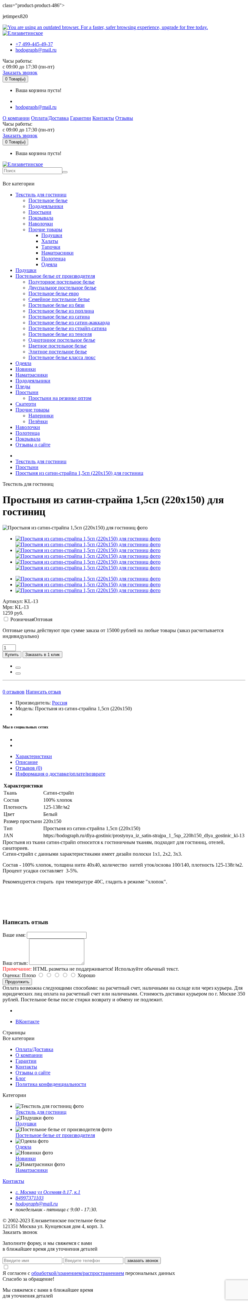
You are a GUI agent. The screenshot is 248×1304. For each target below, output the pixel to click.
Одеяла (49, 264)
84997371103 (30, 1198)
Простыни (39, 212)
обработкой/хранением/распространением (77, 1273)
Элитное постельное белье (57, 351)
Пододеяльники (45, 206)
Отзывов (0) (29, 768)
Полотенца (53, 258)
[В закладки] (18, 668)
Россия (59, 702)
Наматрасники (57, 253)
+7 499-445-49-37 (34, 44)
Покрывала (40, 218)
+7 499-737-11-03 (24, 177)
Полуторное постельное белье (61, 282)
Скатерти (26, 404)
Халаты (49, 241)
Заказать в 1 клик (42, 654)
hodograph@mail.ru (36, 50)
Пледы (23, 386)
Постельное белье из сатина (59, 316)
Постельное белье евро (53, 293)
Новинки (26, 369)
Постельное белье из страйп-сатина (67, 328)
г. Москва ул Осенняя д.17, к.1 (48, 1192)
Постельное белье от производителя (55, 276)
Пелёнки (38, 421)
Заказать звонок (20, 72)
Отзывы (124, 118)
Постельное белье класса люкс (62, 357)
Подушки (51, 235)
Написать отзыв (43, 691)
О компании (16, 118)
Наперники (41, 415)
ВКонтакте (27, 1021)
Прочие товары (45, 229)
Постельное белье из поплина (61, 311)
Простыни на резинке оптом (59, 398)
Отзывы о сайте (33, 444)
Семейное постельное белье (59, 299)
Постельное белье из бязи (56, 305)
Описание (27, 762)
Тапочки (50, 247)
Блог (21, 1078)
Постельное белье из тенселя (60, 334)
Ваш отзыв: (15, 963)
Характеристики (34, 756)
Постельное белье (47, 200)
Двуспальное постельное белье (62, 287)
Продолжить (17, 981)
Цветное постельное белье (57, 346)
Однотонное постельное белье (61, 340)
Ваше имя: (14, 935)
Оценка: (12, 975)
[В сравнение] (18, 673)
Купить (12, 654)
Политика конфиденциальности (51, 1084)
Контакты (103, 118)
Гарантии (80, 118)
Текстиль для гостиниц (41, 194)
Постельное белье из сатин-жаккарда (69, 322)
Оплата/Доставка (50, 118)
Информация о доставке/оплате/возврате (60, 774)
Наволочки (40, 223)
